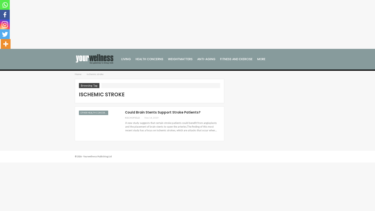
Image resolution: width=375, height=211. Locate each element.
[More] (5, 44)
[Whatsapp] (5, 5)
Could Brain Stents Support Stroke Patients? (163, 112)
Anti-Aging (206, 59)
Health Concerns (149, 59)
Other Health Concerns (94, 112)
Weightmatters (180, 59)
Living (126, 59)
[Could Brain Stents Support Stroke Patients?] (99, 124)
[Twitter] (5, 34)
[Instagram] (5, 24)
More (261, 59)
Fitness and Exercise (236, 59)
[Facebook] (5, 15)
